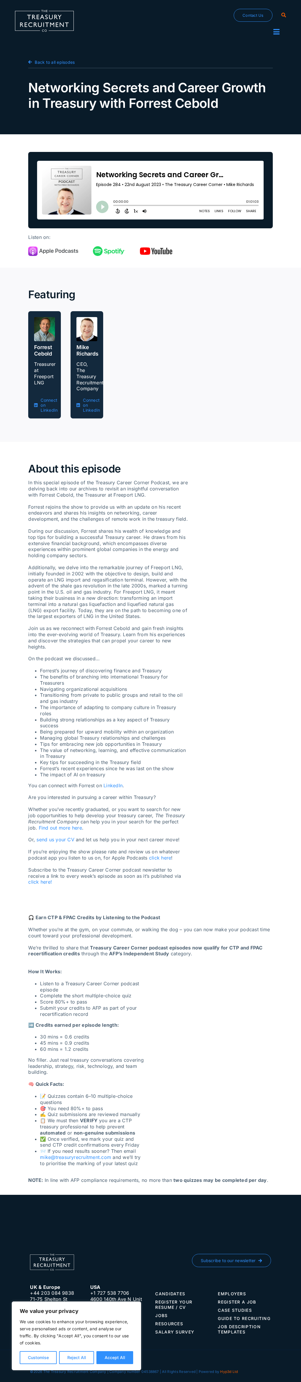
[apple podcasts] (53, 249)
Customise (38, 1357)
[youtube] (156, 250)
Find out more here (60, 828)
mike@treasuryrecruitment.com (75, 1157)
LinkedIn (113, 785)
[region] (76, 1335)
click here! (40, 882)
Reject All (76, 1357)
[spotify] (109, 249)
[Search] (283, 15)
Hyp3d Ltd (229, 1371)
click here (160, 858)
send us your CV (55, 839)
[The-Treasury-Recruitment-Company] (44, 12)
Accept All (115, 1357)
